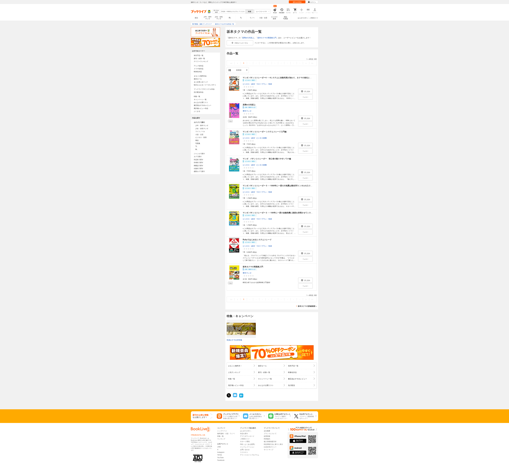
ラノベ (252, 17)
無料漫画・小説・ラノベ (226, 433)
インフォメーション (247, 447)
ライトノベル (200, 131)
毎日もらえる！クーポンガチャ (205, 85)
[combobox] (233, 11)
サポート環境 (245, 441)
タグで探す (198, 156)
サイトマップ (268, 449)
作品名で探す (198, 159)
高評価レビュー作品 (201, 108)
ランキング (221, 439)
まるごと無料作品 (200, 76)
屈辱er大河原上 (248, 37)
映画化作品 (198, 71)
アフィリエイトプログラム (249, 455)
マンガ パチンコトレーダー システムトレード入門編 (264, 131)
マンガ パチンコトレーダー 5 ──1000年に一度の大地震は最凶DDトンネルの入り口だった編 (281, 185)
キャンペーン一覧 (200, 99)
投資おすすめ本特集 (234, 340)
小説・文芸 (263, 17)
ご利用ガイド (313, 18)
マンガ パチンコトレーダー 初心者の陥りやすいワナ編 (267, 158)
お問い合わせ (245, 449)
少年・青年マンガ (208, 18)
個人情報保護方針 (270, 441)
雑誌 (197, 140)
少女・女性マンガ (219, 18)
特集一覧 (197, 96)
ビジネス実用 (274, 18)
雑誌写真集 (285, 18)
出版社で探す (198, 168)
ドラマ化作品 (198, 68)
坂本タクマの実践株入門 (266, 37)
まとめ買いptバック (201, 82)
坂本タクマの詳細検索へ (307, 306)
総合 (196, 17)
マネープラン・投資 (264, 84)
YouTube (220, 457)
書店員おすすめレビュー (202, 105)
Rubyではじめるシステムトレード (257, 239)
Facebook (220, 460)
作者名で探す (198, 162)
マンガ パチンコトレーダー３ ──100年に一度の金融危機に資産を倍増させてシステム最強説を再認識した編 (288, 212)
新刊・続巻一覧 (199, 58)
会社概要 (267, 431)
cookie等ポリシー (270, 447)
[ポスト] (229, 395)
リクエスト (244, 452)
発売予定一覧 (198, 55)
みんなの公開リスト (201, 102)
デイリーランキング (201, 61)
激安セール (198, 79)
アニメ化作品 (198, 65)
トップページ (222, 431)
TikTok (219, 455)
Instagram (220, 452)
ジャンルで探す (199, 153)
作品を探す (244, 433)
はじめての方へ (303, 18)
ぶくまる (197, 111)
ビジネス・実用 (201, 137)
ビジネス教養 (261, 138)
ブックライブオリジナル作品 (204, 89)
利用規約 (267, 439)
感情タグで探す (199, 171)
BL (230, 17)
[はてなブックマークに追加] (241, 397)
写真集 (197, 143)
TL (241, 17)
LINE (219, 447)
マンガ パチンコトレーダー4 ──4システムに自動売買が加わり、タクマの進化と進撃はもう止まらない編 (286, 77)
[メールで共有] (234, 396)
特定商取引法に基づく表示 (273, 444)
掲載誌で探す (198, 165)
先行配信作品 (198, 92)
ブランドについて (270, 433)
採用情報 (267, 436)
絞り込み (216, 11)
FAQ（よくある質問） (248, 444)
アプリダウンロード (247, 436)
